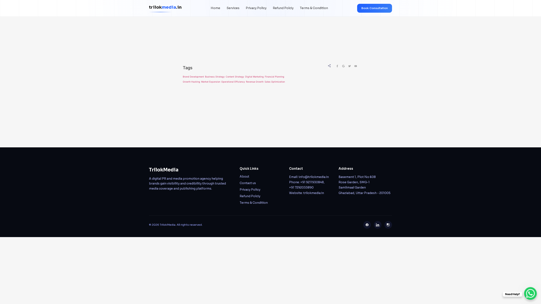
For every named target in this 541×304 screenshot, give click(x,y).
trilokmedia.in (313, 193)
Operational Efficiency (233, 81)
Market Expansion (210, 81)
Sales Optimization (275, 81)
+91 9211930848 (312, 182)
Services (233, 8)
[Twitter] (349, 66)
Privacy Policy (256, 8)
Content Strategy (235, 76)
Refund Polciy (283, 8)
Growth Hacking (191, 81)
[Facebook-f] (337, 66)
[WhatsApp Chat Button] (530, 293)
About (244, 176)
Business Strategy (215, 76)
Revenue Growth (255, 81)
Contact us (248, 183)
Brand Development (193, 76)
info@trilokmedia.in (314, 177)
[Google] (343, 66)
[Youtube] (355, 66)
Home (215, 8)
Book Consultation (374, 8)
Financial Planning (274, 76)
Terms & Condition (314, 8)
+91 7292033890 (301, 187)
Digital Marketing (254, 76)
